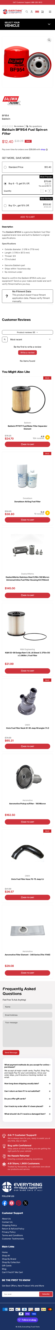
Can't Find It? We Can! (12, 1272)
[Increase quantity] (49, 191)
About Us (6, 1218)
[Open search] (5, 339)
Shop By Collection (11, 1262)
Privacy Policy (8, 1232)
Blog (4, 1269)
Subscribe (46, 1294)
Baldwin (27, 423)
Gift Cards (6, 1265)
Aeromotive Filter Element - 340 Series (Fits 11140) (27, 955)
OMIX (27, 725)
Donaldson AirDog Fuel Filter (27, 501)
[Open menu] (50, 12)
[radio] (27, 168)
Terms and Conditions (12, 1235)
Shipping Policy (9, 1225)
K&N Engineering (27, 649)
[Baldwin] (11, 100)
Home (5, 1252)
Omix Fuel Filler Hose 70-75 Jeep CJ (27, 879)
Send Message (11, 1052)
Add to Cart (28, 444)
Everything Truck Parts (31, 1327)
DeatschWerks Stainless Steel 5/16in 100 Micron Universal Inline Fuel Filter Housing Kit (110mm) (27, 578)
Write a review (27, 352)
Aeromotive (28, 800)
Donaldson (27, 498)
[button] (37, 12)
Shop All (6, 1255)
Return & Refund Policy (13, 1228)
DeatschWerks (27, 574)
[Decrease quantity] (42, 191)
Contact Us (7, 1222)
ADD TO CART (27, 217)
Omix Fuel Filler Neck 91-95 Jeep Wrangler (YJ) (27, 728)
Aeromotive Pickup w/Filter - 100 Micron (27, 803)
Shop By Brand (9, 1259)
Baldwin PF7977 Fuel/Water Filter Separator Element (27, 427)
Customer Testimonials (13, 1238)
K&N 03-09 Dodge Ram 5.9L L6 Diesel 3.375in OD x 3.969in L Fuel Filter (27, 654)
